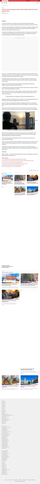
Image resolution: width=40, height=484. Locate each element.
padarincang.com (5, 474)
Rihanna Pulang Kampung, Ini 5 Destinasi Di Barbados (11, 166)
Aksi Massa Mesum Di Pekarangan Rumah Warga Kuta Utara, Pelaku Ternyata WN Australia (18, 160)
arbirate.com (4, 417)
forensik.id (3, 463)
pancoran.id (4, 402)
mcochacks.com (4, 430)
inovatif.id (3, 406)
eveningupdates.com (5, 429)
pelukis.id (3, 401)
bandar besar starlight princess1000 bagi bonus (10, 395)
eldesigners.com (4, 420)
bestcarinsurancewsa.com (6, 427)
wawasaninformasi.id (5, 453)
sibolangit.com (4, 470)
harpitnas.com (4, 467)
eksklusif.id (3, 405)
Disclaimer (24, 479)
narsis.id (3, 461)
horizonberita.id (4, 454)
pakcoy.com (4, 466)
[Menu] (2, 3)
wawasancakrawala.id (5, 446)
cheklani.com (4, 422)
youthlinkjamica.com (5, 416)
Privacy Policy (15, 479)
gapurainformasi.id (5, 438)
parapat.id (3, 410)
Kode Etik (10, 479)
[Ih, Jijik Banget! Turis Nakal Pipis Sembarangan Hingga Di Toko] (20, 189)
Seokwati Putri (6, 12)
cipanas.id (3, 404)
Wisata (3, 7)
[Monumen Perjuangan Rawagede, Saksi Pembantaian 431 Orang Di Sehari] (7, 225)
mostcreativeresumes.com (6, 431)
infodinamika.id (4, 460)
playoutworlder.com (5, 418)
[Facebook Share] (29, 170)
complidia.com (4, 428)
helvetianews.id (4, 442)
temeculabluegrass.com (6, 419)
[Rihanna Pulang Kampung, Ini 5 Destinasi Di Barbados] (32, 189)
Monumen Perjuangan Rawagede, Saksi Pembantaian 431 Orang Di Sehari (14, 163)
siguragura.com (4, 471)
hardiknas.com (4, 464)
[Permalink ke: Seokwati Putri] (2, 13)
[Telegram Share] (35, 170)
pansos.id (3, 462)
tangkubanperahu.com (5, 469)
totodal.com (4, 423)
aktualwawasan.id (5, 457)
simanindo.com (4, 473)
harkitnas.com (4, 468)
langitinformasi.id (5, 444)
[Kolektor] (5, 2)
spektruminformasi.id (5, 456)
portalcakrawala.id (5, 455)
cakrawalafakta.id (5, 450)
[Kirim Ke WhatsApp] (37, 170)
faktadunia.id (4, 437)
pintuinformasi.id (4, 452)
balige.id (3, 412)
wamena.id (3, 409)
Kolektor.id (23, 481)
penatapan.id (4, 411)
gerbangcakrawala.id (5, 441)
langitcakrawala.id (5, 443)
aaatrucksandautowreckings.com (7, 415)
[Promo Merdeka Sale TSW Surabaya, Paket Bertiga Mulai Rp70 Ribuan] (7, 178)
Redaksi (20, 479)
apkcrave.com (4, 425)
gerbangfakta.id (4, 459)
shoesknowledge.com (5, 435)
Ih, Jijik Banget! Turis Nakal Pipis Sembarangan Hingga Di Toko (12, 165)
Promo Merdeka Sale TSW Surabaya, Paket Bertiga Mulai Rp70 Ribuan (14, 159)
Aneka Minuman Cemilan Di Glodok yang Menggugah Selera (12, 162)
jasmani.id (3, 403)
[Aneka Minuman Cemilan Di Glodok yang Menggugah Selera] (32, 178)
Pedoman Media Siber (31, 479)
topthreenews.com (5, 413)
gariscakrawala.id (5, 439)
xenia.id (3, 408)
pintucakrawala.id (5, 445)
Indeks (6, 479)
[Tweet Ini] (31, 170)
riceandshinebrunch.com (6, 434)
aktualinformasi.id (5, 436)
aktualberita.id (4, 448)
